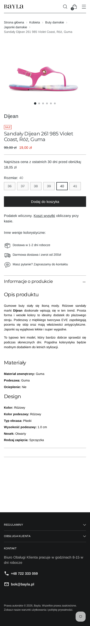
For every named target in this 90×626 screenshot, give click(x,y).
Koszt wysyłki (44, 216)
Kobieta (34, 22)
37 (23, 186)
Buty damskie (54, 22)
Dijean (11, 116)
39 (49, 186)
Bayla (37, 605)
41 (75, 186)
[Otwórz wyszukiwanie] (65, 6)
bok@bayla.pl (22, 584)
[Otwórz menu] (83, 6)
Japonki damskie (15, 27)
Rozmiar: (13, 178)
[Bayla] (14, 7)
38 (36, 186)
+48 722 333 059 (24, 573)
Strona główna (14, 22)
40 (62, 186)
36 (10, 186)
